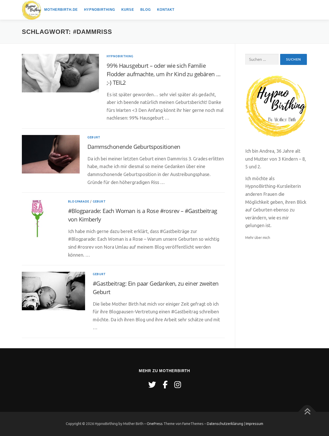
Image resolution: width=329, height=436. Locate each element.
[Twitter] (152, 384)
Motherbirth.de (61, 10)
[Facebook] (165, 384)
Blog (145, 10)
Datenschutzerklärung (225, 424)
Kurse (127, 10)
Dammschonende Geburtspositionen (133, 146)
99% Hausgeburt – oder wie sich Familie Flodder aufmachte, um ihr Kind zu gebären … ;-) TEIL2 (163, 74)
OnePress (155, 424)
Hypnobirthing (99, 10)
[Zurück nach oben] (307, 412)
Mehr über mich (257, 238)
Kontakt (166, 10)
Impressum (254, 424)
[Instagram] (177, 384)
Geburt (93, 137)
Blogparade (78, 201)
